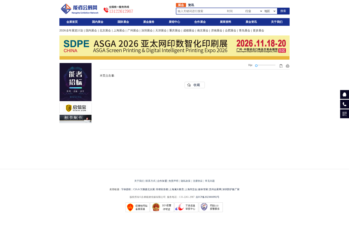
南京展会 (203, 30)
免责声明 (173, 180)
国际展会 (123, 21)
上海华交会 (191, 189)
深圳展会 (147, 30)
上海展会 (119, 30)
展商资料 (225, 21)
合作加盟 (162, 180)
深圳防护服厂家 (231, 189)
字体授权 (126, 189)
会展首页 (72, 21)
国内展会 (98, 21)
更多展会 (258, 30)
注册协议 (198, 180)
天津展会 (161, 30)
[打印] (288, 66)
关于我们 (277, 21)
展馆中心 (174, 21)
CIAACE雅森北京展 (144, 189)
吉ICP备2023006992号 (207, 197)
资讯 (191, 5)
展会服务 (149, 21)
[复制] (281, 66)
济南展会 (217, 30)
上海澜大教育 (176, 189)
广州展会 (133, 30)
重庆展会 (175, 30)
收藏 (196, 85)
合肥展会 (231, 30)
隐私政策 (185, 180)
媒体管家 (203, 189)
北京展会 (105, 30)
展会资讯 (251, 21)
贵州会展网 (215, 189)
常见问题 (210, 180)
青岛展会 (244, 30)
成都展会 (189, 30)
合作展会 (200, 21)
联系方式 (150, 180)
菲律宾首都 (162, 189)
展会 (181, 5)
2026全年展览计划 (71, 30)
